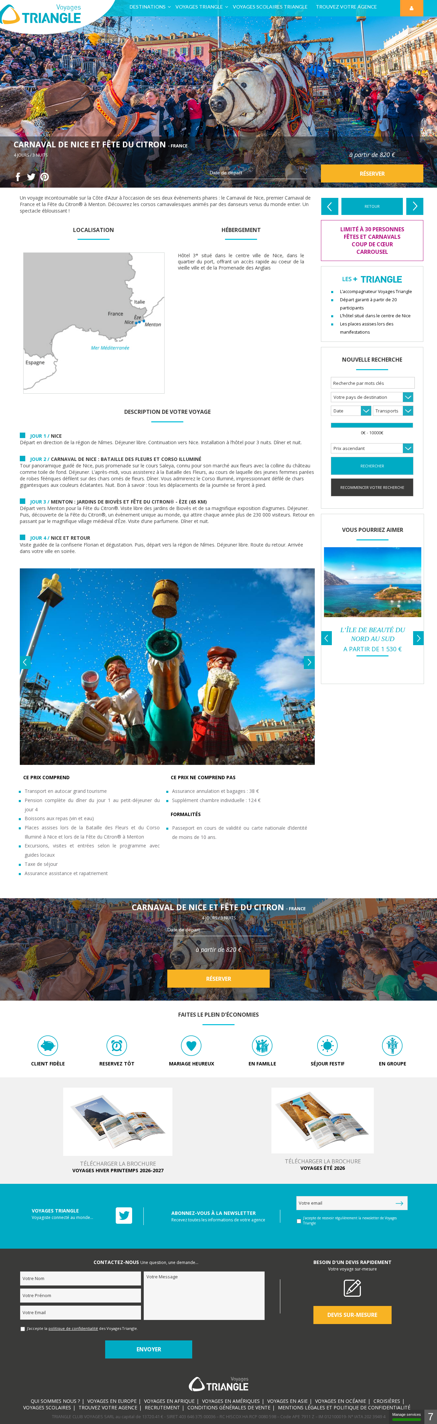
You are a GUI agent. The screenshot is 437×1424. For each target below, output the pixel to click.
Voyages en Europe (112, 1401)
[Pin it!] (44, 179)
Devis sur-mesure (352, 1315)
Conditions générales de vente (228, 1407)
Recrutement (162, 1407)
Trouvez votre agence (108, 1407)
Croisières (386, 1401)
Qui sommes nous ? (55, 1401)
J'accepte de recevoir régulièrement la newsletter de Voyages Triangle (350, 1220)
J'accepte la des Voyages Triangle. (82, 1328)
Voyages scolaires (47, 1407)
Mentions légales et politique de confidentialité (344, 1407)
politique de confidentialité (73, 1328)
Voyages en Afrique (169, 1401)
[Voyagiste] (372, 615)
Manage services (406, 1414)
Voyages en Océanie (340, 1401)
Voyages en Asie (287, 1401)
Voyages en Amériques (231, 1401)
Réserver (372, 173)
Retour (372, 206)
